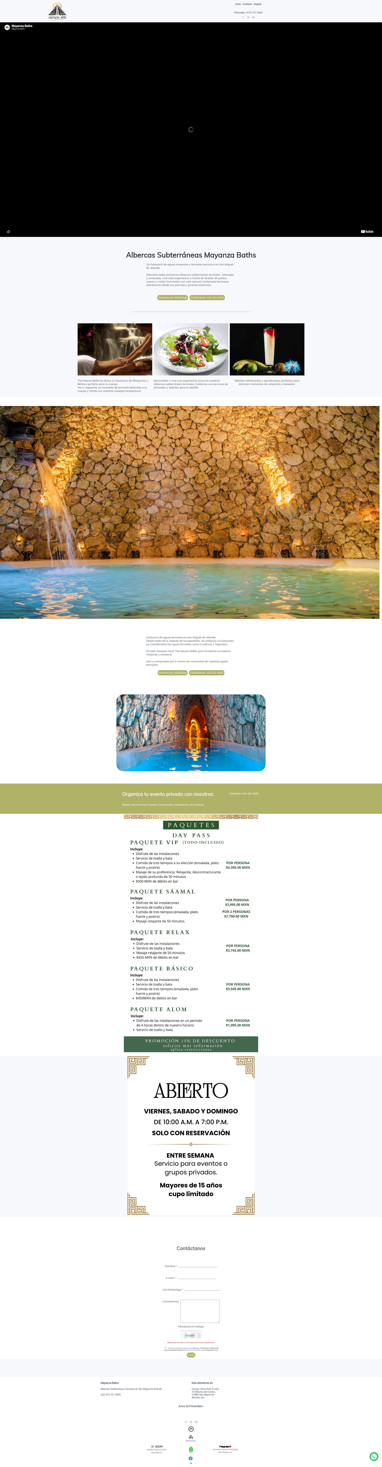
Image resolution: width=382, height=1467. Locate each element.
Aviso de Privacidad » (191, 1406)
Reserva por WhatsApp (173, 672)
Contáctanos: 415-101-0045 (206, 672)
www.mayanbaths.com (209, 1350)
